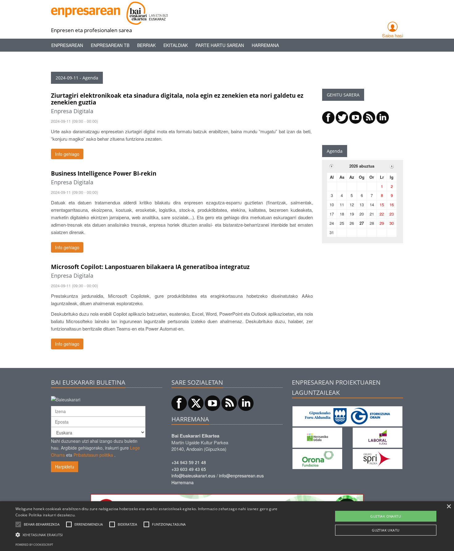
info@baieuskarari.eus (193, 475)
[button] (42, 524)
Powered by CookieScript (34, 545)
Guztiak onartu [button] (385, 516)
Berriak (146, 45)
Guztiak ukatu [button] (385, 530)
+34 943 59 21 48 (188, 462)
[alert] (227, 526)
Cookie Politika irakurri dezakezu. (45, 515)
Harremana (265, 45)
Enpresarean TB (110, 45)
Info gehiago (67, 154)
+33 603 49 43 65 (188, 469)
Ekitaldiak (175, 45)
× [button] (448, 506)
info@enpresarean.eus (241, 475)
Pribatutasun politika (93, 455)
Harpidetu (64, 466)
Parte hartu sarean (219, 45)
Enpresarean (67, 45)
